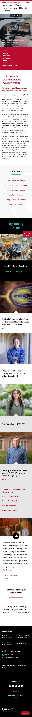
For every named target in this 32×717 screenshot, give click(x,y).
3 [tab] (17, 15)
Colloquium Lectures (10, 65)
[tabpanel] (16, 30)
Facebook (13, 686)
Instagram (10, 686)
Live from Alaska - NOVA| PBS (13, 424)
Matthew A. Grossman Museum (11, 496)
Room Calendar (6, 642)
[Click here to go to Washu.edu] (7, 710)
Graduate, (5, 420)
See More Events (28, 234)
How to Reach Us (6, 644)
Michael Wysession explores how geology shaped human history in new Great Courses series (15, 322)
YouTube (19, 686)
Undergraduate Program (16, 190)
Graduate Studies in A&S (11, 657)
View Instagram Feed (16, 596)
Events (5, 63)
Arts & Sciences (9, 654)
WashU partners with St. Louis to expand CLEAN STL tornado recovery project (15, 473)
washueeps (9, 610)
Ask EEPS (25, 713)
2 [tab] (15, 15)
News (5, 60)
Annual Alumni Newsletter (9, 510)
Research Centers (16, 204)
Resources (19, 640)
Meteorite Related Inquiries (10, 501)
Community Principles (22, 635)
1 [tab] (12, 15)
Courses (6, 51)
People (5, 53)
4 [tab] (20, 15)
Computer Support (21, 637)
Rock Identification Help (9, 505)
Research (6, 55)
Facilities (6, 58)
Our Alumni (5, 640)
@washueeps (16, 592)
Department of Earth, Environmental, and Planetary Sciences (15, 8)
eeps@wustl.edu (16, 699)
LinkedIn (22, 686)
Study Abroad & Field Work (16, 200)
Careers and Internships (16, 181)
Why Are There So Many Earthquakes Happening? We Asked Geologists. (13, 373)
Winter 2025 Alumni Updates (16, 185)
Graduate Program (16, 195)
